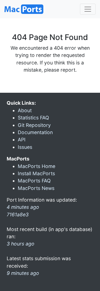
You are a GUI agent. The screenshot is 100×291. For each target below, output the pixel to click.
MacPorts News (36, 188)
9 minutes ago (23, 273)
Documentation (35, 132)
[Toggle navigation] (88, 9)
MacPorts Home (36, 166)
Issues (25, 147)
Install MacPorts (36, 173)
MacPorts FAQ (34, 181)
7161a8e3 (18, 214)
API (22, 139)
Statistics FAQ (33, 118)
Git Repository (34, 125)
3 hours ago (20, 244)
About (25, 110)
